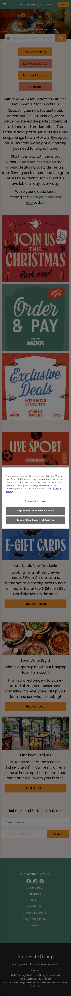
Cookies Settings (35, 501)
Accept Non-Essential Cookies (36, 520)
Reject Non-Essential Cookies (35, 510)
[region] (35, 498)
